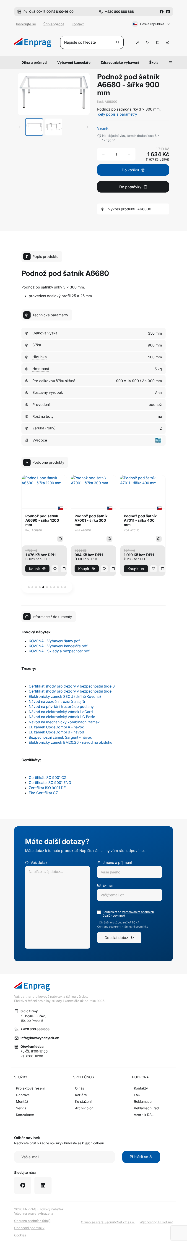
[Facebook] (161, 11)
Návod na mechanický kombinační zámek (64, 722)
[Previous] (20, 127)
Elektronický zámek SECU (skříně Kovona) (65, 696)
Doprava (22, 1095)
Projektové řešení (30, 1088)
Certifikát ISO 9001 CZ (47, 777)
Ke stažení (83, 1101)
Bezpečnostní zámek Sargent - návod (60, 737)
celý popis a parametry (117, 114)
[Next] (87, 127)
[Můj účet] (138, 42)
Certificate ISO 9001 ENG (50, 782)
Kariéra (81, 1095)
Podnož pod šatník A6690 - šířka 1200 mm (42, 520)
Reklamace (143, 1101)
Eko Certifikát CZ (43, 793)
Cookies (20, 1235)
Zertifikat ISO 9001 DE (47, 787)
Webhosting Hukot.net (156, 1222)
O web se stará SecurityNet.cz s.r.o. (108, 1222)
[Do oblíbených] (148, 42)
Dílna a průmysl (34, 62)
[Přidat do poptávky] (158, 42)
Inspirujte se (26, 24)
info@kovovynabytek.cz (40, 1038)
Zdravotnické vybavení (120, 62)
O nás (79, 1088)
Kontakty (141, 1088)
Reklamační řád (146, 1108)
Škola (153, 62)
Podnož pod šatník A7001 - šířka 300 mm (91, 520)
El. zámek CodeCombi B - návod (56, 732)
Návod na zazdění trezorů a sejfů (57, 701)
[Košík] (168, 42)
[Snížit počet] (103, 154)
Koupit (34, 568)
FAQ (137, 1095)
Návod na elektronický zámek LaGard (61, 711)
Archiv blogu (85, 1108)
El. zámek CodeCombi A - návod (56, 727)
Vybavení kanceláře (74, 62)
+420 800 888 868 (35, 1029)
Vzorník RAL (143, 1115)
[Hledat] (118, 42)
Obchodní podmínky (29, 1228)
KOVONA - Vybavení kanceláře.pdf (58, 646)
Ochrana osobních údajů (32, 1221)
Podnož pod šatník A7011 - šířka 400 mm (140, 520)
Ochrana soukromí (109, 926)
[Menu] (170, 62)
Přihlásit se (139, 1156)
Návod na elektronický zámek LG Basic (62, 716)
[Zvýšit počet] (129, 154)
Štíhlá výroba (53, 24)
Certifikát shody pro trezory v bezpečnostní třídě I (71, 691)
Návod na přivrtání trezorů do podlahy (61, 706)
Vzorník (103, 128)
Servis (21, 1108)
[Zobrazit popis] (60, 539)
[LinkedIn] (168, 11)
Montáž (22, 1101)
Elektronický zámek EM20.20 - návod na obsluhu (70, 742)
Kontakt (78, 24)
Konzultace (25, 1115)
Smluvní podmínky (136, 926)
